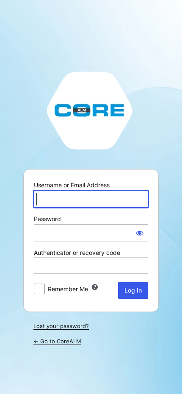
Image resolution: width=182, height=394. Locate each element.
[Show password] (139, 232)
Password (47, 218)
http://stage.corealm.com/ (91, 109)
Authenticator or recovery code (77, 252)
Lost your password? (61, 326)
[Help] (95, 287)
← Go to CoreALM (57, 341)
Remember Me (68, 289)
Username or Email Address (72, 185)
